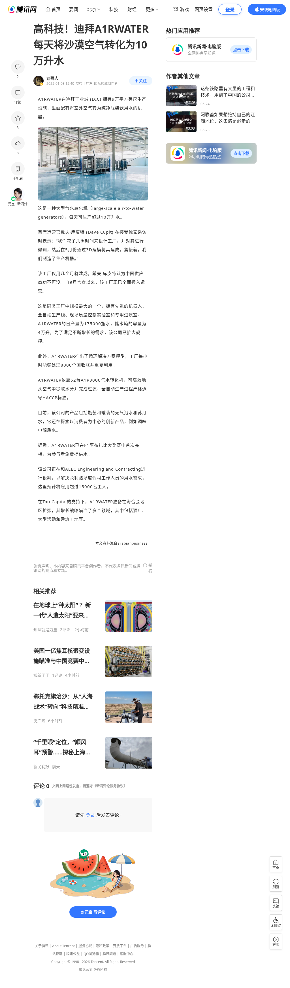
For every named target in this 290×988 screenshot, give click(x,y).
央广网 (39, 721)
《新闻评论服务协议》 (110, 786)
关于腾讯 (41, 945)
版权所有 (100, 969)
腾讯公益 (73, 953)
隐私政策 (102, 945)
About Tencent (63, 945)
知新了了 (41, 675)
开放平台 (120, 945)
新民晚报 (41, 767)
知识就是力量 (45, 630)
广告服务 (137, 945)
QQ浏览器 (91, 953)
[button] (241, 49)
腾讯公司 (86, 969)
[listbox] (92, 678)
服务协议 (85, 945)
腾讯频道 (109, 953)
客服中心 (126, 953)
